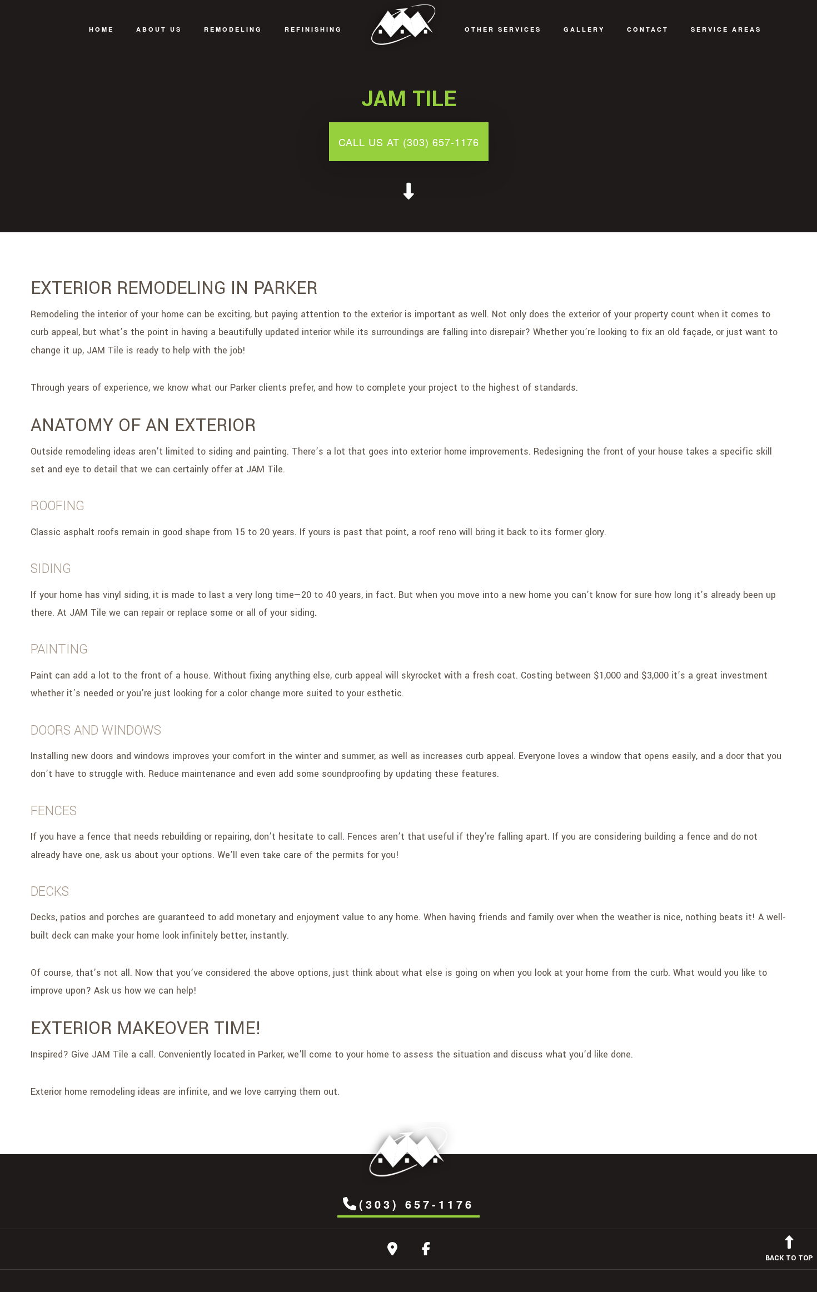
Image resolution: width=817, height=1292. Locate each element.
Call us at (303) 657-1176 (408, 141)
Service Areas (726, 29)
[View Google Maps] (392, 1251)
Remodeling (233, 29)
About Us (159, 29)
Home (101, 29)
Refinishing (313, 29)
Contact (648, 29)
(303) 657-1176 (416, 1204)
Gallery (584, 29)
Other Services (503, 29)
